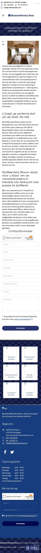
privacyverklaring (28, 516)
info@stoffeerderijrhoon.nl (12, 7)
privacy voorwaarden (22, 319)
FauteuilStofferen (29, 394)
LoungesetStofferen (11, 394)
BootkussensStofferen (29, 358)
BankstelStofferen (11, 358)
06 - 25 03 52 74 (23, 5)
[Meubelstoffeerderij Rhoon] (20, 15)
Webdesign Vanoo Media (8, 547)
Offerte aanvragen (31, 549)
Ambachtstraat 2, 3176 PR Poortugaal (15, 2)
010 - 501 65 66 (8, 5)
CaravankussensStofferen (11, 376)
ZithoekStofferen (29, 376)
